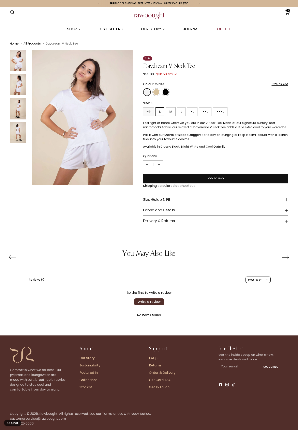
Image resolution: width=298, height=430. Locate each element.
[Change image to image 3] (18, 108)
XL (192, 111)
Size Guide (280, 84)
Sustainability (89, 365)
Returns (155, 365)
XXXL (220, 111)
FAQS (153, 358)
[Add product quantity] (159, 165)
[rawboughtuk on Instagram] (227, 385)
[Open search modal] (12, 12)
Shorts (169, 135)
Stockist (85, 387)
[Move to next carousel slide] (285, 257)
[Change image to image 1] (18, 60)
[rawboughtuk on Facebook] (221, 385)
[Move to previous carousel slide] (12, 257)
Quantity (150, 156)
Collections (88, 380)
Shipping (150, 185)
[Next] (199, 3)
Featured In (88, 372)
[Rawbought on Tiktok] (234, 385)
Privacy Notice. (139, 413)
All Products (32, 44)
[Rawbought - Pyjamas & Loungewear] (149, 17)
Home (14, 44)
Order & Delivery (162, 372)
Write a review (149, 301)
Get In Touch (159, 387)
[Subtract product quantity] (147, 165)
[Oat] (156, 92)
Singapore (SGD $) (276, 16)
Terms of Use (112, 413)
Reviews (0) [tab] (37, 280)
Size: (147, 103)
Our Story (87, 358)
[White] (147, 92)
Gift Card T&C (160, 380)
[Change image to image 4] (18, 133)
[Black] (165, 92)
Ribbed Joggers (190, 135)
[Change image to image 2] (18, 84)
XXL (205, 111)
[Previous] (98, 3)
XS (148, 111)
